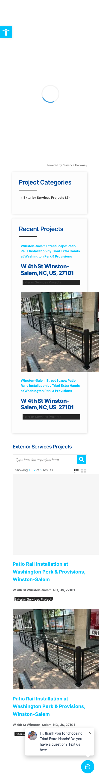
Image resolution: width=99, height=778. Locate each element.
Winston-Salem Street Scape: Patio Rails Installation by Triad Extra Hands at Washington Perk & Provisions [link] (50, 251)
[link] (6, 32)
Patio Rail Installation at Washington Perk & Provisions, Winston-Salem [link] (49, 571)
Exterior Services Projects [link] (42, 282)
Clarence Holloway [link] (75, 165)
